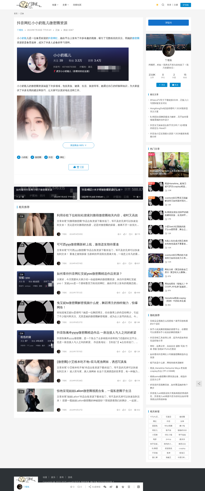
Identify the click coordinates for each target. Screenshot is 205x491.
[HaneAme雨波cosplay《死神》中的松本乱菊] (155, 301)
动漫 (54, 4)
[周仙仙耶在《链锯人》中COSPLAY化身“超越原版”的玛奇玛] (155, 287)
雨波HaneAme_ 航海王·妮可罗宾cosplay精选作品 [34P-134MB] (176, 186)
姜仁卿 (155, 457)
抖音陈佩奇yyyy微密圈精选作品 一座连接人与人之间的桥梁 (96, 332)
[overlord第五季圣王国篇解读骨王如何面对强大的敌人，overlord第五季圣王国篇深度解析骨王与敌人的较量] (155, 201)
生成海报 (95, 486)
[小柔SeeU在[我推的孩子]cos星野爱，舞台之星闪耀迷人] (155, 229)
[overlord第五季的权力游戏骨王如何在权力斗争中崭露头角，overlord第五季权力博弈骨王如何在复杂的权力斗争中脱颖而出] (155, 258)
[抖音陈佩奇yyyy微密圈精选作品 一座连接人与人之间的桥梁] (35, 341)
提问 (169, 22)
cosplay (182, 448)
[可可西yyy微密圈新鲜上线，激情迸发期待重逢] (35, 253)
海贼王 (168, 457)
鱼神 (168, 453)
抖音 (50, 38)
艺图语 (168, 417)
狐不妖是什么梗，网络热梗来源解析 (167, 362)
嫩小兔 (182, 426)
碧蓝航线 (168, 448)
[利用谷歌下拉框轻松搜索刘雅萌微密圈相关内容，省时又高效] (35, 224)
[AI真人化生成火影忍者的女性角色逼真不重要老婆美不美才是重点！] (155, 244)
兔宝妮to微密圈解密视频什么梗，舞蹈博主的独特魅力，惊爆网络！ (97, 305)
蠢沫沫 (182, 439)
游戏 (70, 477)
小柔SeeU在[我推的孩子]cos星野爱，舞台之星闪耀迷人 (176, 229)
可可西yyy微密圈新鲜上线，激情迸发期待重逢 (88, 244)
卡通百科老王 (183, 457)
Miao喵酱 (168, 426)
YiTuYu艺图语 (155, 417)
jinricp (168, 439)
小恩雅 (155, 435)
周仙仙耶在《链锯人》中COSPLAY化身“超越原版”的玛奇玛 (177, 286)
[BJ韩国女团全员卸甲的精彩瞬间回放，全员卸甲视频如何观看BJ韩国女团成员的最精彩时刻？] (155, 215)
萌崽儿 (155, 430)
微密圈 (135, 38)
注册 (176, 4)
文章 (65, 4)
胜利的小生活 (169, 444)
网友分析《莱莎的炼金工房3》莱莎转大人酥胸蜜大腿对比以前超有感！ (176, 272)
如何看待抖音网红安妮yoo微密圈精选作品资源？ (89, 273)
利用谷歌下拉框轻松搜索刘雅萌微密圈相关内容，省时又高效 (97, 215)
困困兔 (155, 426)
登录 (169, 4)
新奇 (62, 477)
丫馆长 (20, 30)
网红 (55, 38)
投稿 (187, 5)
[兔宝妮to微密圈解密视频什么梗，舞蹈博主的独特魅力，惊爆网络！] (35, 312)
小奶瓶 (23, 38)
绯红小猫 (168, 435)
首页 (16, 13)
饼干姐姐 (182, 435)
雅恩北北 (182, 444)
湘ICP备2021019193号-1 (102, 482)
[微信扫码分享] (105, 487)
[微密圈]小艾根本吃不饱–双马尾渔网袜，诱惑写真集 (92, 362)
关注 (163, 85)
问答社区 (77, 4)
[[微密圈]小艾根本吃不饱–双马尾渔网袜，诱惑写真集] (35, 371)
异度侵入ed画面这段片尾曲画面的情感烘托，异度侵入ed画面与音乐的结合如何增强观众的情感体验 (169, 396)
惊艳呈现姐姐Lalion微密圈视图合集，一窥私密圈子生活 (94, 391)
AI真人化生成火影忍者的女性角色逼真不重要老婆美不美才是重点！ (176, 243)
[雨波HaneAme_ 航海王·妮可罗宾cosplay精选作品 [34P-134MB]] (155, 186)
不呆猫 (155, 453)
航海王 (182, 453)
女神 (182, 421)
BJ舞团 (155, 448)
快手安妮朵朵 (155, 444)
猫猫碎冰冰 (182, 430)
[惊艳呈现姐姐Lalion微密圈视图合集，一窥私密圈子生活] (35, 400)
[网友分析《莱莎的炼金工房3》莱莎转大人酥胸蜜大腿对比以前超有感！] (155, 272)
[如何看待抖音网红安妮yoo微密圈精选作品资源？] (35, 282)
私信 (176, 85)
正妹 (57, 30)
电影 (155, 439)
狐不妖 (168, 430)
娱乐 (53, 477)
